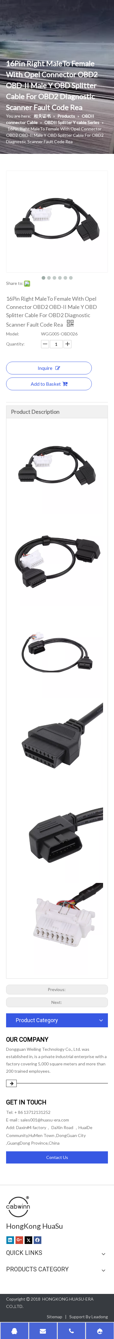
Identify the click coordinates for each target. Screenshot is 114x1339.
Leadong (100, 1316)
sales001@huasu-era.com (44, 1119)
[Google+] (19, 1240)
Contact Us (57, 1157)
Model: (12, 333)
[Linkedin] (10, 1240)
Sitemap (54, 1316)
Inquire (45, 368)
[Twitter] (28, 1240)
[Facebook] (37, 1240)
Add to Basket (46, 384)
